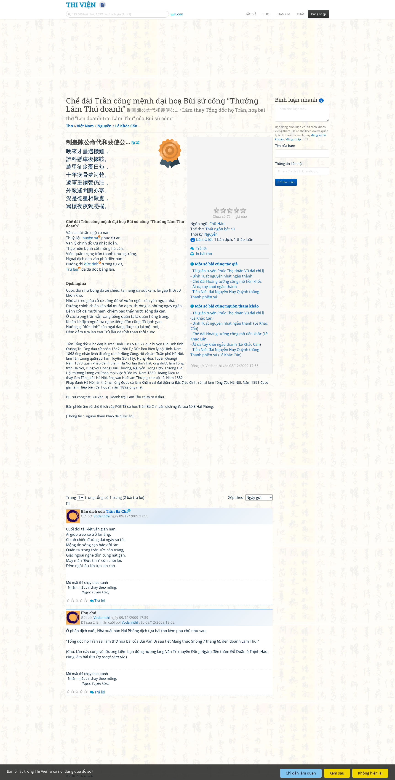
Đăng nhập (318, 14)
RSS (326, 776)
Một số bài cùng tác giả (216, 264)
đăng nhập (293, 139)
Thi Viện (81, 4)
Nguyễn (211, 234)
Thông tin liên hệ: (288, 163)
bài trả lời (202, 239)
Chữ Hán (216, 223)
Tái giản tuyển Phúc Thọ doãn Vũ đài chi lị (228, 270)
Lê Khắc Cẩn (202, 318)
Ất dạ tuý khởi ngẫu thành (214, 286)
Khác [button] (301, 14)
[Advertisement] (197, 54)
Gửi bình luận (286, 182)
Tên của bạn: (285, 145)
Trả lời (201, 248)
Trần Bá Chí (117, 511)
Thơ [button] (266, 14)
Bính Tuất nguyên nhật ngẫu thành (222, 276)
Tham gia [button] (283, 14)
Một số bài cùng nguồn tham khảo (226, 306)
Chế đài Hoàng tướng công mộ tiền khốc (227, 281)
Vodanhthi (214, 365)
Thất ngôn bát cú (220, 228)
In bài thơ (204, 253)
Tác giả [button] (251, 14)
